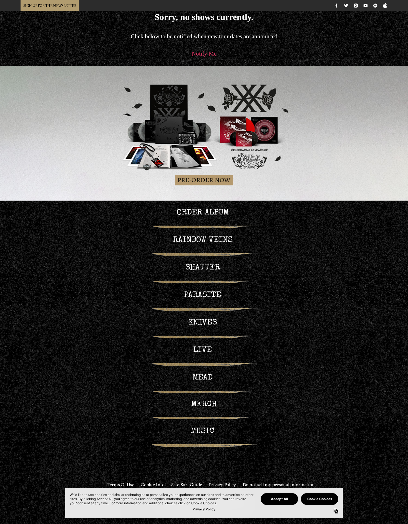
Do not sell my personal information (279, 484)
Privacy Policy (222, 484)
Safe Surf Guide (186, 484)
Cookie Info (152, 484)
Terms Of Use (120, 484)
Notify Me (204, 54)
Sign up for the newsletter (49, 5)
